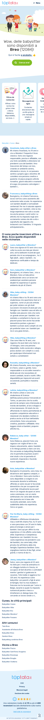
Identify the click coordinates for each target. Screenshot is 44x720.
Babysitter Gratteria (9, 662)
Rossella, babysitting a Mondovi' (25, 363)
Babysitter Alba (8, 607)
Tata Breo (6, 626)
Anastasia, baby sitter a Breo (23, 148)
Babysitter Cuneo (8, 604)
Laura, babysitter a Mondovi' (23, 245)
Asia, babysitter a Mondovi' (22, 468)
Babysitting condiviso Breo (12, 640)
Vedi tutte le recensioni (22, 712)
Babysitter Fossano (9, 617)
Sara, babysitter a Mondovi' (22, 270)
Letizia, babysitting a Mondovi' (24, 390)
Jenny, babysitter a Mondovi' (23, 560)
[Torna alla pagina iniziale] (10, 3)
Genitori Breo (7, 636)
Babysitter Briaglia (9, 658)
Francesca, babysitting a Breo (23, 194)
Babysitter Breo (8, 633)
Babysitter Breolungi (10, 655)
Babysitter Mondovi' (10, 614)
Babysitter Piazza (8, 648)
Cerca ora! (24, 62)
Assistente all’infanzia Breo (12, 630)
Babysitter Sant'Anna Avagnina (14, 652)
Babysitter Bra (7, 611)
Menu (38, 3)
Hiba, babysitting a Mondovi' (23, 338)
